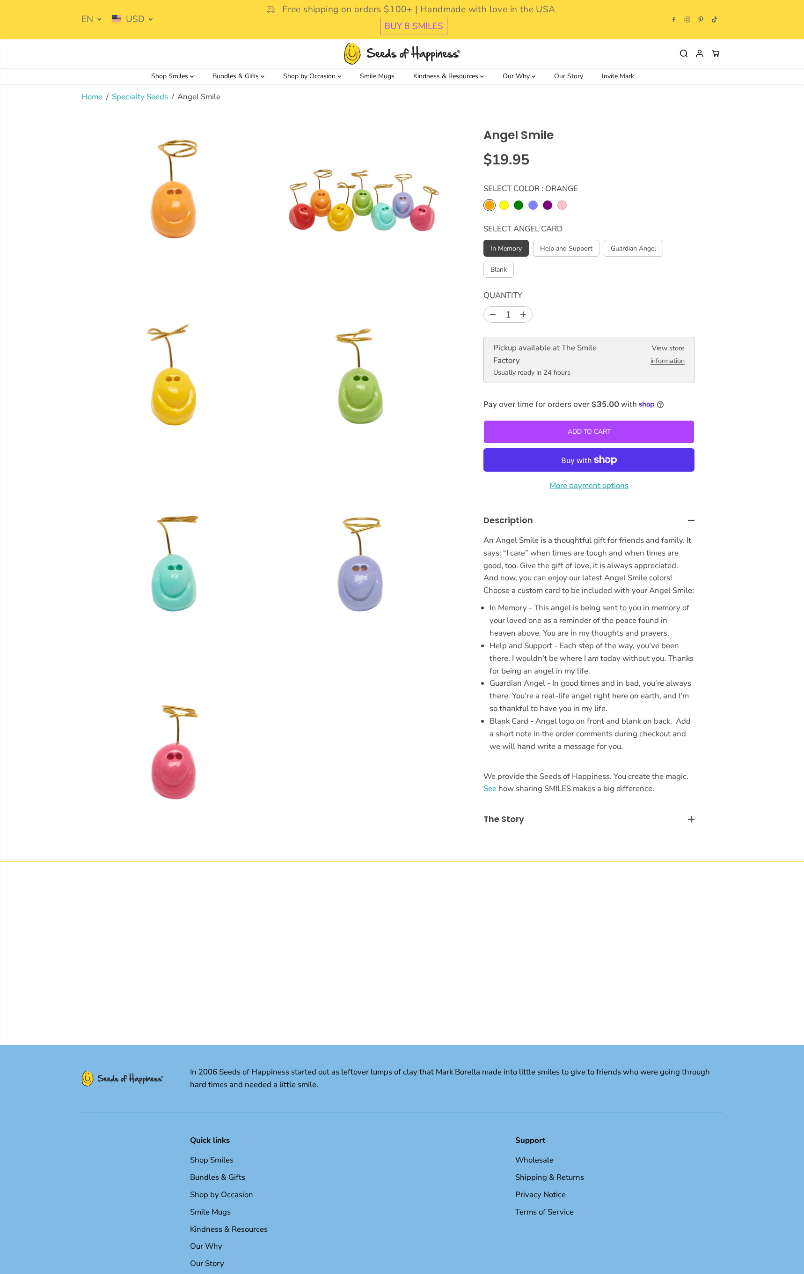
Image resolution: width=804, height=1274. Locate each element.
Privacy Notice (540, 1194)
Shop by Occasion (310, 76)
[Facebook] (674, 19)
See (490, 788)
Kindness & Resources (446, 76)
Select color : (530, 188)
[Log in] (700, 53)
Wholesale (534, 1160)
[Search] (684, 53)
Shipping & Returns (549, 1177)
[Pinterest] (701, 19)
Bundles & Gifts (236, 76)
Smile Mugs (377, 76)
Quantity (502, 295)
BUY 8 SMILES (413, 26)
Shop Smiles (170, 76)
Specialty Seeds (140, 96)
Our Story (568, 76)
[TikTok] (714, 19)
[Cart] (716, 53)
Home (91, 96)
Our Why (517, 76)
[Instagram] (687, 19)
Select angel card (523, 228)
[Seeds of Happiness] (402, 53)
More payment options (589, 485)
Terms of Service (544, 1212)
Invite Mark (618, 76)
